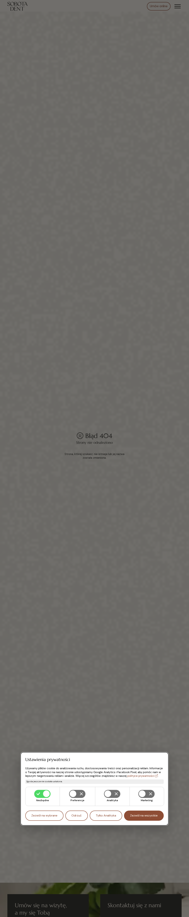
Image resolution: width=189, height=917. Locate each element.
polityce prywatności (140, 776)
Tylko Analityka (106, 815)
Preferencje (77, 800)
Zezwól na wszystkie (144, 815)
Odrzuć (76, 815)
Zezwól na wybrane (44, 815)
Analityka (112, 800)
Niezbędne (42, 800)
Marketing (147, 800)
